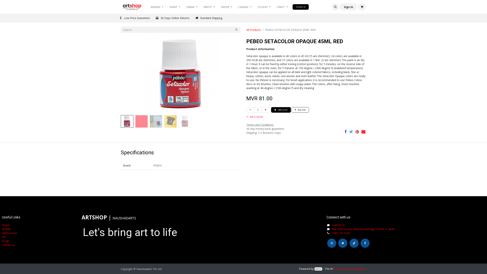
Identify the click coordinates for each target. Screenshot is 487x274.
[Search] (236, 30)
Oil (3, 237)
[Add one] (266, 110)
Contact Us (301, 7)
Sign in (348, 7)
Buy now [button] (301, 109)
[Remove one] (250, 110)
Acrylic (6, 241)
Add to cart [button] (283, 109)
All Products (253, 30)
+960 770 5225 (341, 233)
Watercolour (9, 233)
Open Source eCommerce (350, 269)
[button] (335, 6)
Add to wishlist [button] (256, 116)
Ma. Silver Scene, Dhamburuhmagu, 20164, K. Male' (363, 229)
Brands (6, 229)
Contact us (338, 225)
